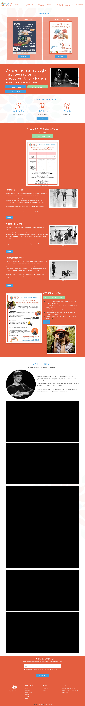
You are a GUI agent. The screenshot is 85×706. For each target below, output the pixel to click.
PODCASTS (81, 4)
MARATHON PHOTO (41, 5)
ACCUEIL (17, 4)
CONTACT (74, 4)
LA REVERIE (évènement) (29, 5)
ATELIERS (48, 4)
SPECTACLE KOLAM (60, 5)
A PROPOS (67, 5)
